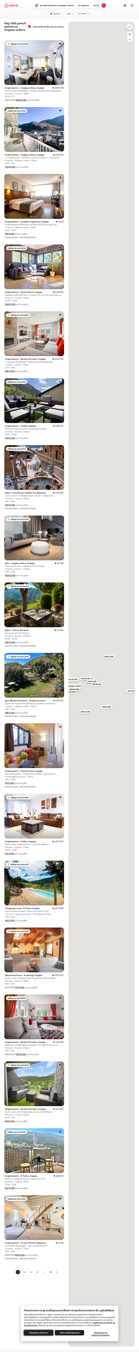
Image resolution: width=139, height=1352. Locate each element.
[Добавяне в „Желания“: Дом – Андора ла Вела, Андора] (60, 519)
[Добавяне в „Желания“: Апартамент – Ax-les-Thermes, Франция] (60, 1198)
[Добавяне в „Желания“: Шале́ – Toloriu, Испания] (60, 586)
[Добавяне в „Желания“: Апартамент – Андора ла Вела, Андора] (60, 44)
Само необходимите (70, 1333)
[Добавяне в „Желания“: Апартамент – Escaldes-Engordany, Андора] (60, 177)
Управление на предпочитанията (100, 1334)
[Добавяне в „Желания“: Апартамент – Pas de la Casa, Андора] (60, 727)
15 (50, 1272)
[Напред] (57, 1272)
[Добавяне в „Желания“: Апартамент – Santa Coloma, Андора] (60, 248)
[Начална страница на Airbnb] (11, 5)
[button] (21, 100)
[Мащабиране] (129, 34)
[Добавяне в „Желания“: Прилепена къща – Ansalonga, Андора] (60, 931)
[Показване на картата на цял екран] (129, 26)
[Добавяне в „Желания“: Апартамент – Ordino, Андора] (60, 797)
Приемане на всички (38, 1333)
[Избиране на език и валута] (125, 5)
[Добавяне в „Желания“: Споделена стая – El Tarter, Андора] (60, 864)
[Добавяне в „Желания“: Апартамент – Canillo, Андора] (60, 382)
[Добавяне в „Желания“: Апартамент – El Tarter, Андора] (60, 1132)
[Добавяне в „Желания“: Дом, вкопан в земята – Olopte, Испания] (60, 656)
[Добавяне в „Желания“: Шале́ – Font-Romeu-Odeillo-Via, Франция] (60, 448)
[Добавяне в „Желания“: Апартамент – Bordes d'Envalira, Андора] (60, 315)
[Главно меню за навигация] (132, 5)
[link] (11, 1272)
